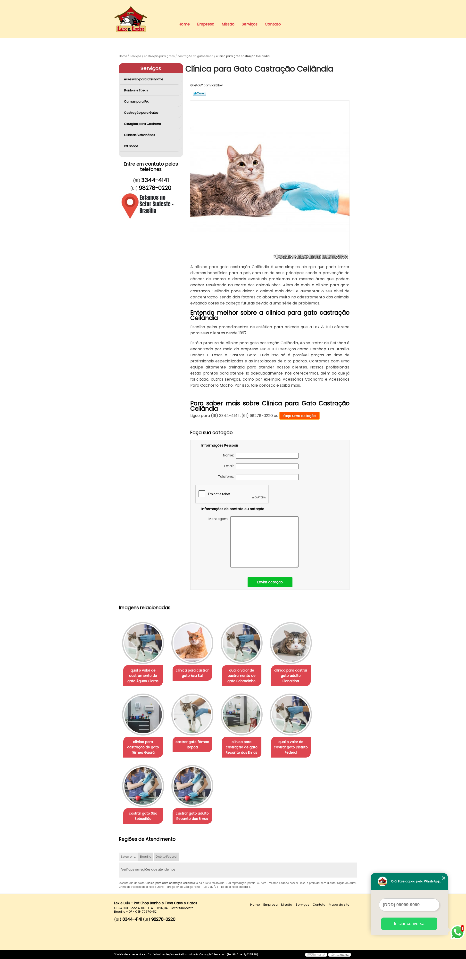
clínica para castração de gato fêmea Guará (143, 747)
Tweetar (199, 93)
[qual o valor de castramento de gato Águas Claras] (143, 643)
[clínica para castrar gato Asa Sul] (192, 643)
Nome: (229, 455)
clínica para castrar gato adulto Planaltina (290, 675)
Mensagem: (219, 518)
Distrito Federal (166, 857)
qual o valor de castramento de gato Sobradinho (241, 675)
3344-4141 (155, 180)
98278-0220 (155, 188)
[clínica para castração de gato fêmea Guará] (143, 714)
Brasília (145, 857)
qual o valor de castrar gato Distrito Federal (291, 747)
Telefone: (227, 476)
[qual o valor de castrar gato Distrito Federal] (291, 714)
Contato (273, 24)
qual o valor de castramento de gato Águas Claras (142, 675)
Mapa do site (339, 904)
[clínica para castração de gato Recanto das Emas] (242, 714)
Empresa (205, 24)
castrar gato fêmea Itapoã (192, 744)
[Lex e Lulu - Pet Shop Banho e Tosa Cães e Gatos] (142, 9)
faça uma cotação (299, 415)
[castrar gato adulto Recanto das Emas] (192, 786)
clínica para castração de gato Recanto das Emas (242, 747)
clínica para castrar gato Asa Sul (192, 673)
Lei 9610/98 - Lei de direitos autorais (227, 887)
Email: (230, 466)
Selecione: (128, 857)
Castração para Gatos (141, 113)
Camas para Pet (136, 101)
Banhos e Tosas (136, 90)
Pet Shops (131, 146)
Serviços (250, 24)
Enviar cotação (270, 582)
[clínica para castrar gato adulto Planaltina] (291, 643)
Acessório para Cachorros (143, 79)
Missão (228, 24)
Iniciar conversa (409, 923)
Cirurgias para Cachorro (142, 124)
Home (184, 24)
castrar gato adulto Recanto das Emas (192, 816)
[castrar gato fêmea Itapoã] (192, 714)
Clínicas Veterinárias (139, 135)
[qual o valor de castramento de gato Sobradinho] (242, 643)
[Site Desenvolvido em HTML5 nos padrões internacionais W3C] (316, 955)
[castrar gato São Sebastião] (143, 786)
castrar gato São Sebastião (143, 816)
